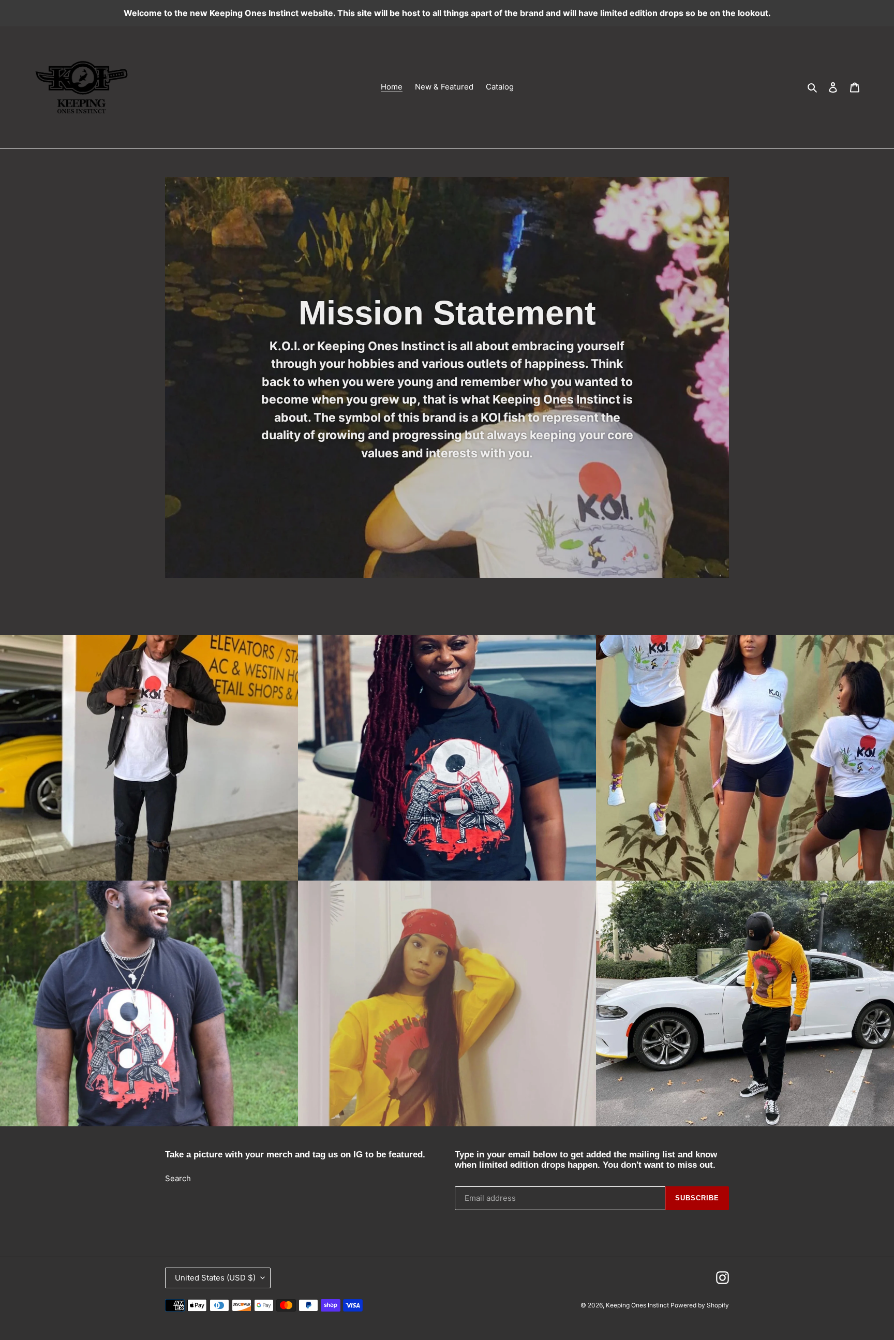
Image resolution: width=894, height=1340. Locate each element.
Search (178, 1178)
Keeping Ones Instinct (638, 1305)
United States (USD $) (215, 1278)
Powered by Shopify (700, 1305)
